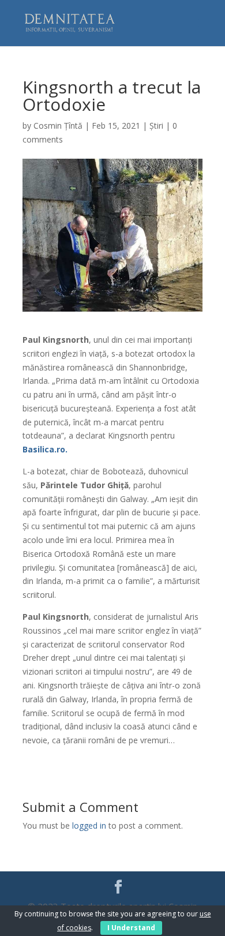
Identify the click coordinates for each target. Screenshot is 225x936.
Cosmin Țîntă (57, 125)
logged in (89, 825)
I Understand (131, 928)
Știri (156, 125)
